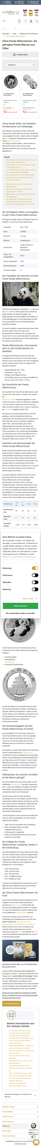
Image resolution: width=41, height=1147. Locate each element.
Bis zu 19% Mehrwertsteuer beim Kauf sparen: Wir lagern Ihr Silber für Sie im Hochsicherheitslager (20, 1075)
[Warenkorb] (37, 21)
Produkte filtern (22, 55)
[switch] (33, 1137)
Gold (7, 138)
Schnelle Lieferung (8, 2)
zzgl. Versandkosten (9, 108)
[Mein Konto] (31, 21)
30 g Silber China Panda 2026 (9, 94)
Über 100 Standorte (21, 2)
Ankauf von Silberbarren (17, 1083)
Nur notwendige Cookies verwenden (20, 613)
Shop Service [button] (7, 1116)
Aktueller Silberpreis (16, 1081)
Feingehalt (8, 409)
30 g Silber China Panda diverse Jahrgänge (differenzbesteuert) (29, 94)
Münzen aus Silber (13, 141)
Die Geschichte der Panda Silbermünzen (20, 175)
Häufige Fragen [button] (8, 1107)
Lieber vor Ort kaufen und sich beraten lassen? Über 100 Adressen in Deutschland (21, 1050)
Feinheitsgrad (9, 662)
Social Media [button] (7, 1112)
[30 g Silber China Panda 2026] (11, 81)
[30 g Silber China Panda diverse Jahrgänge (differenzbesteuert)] (30, 81)
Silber (7, 312)
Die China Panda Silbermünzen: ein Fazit (20, 204)
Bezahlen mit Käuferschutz (35, 2)
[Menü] (37, 1123)
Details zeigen (28, 599)
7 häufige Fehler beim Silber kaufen (21, 1038)
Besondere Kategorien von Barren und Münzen (18, 1095)
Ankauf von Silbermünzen (18, 1086)
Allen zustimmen (20, 606)
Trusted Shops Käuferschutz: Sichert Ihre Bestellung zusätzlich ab (20, 1068)
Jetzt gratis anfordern (12, 1004)
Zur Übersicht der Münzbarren (19, 1033)
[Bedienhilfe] (19, 21)
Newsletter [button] (6, 1131)
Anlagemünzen (27, 752)
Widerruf (5, 1126)
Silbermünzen (16, 905)
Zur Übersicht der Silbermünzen (20, 1031)
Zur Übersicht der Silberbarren (19, 1036)
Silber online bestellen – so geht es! (21, 1046)
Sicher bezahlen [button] (8, 1136)
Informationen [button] (8, 1121)
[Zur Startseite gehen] (10, 13)
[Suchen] (25, 21)
